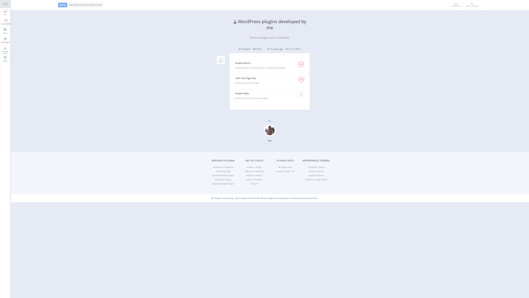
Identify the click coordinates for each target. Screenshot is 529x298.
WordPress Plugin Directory (5, 4)
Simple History (243, 63)
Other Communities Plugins (273, 67)
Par (270, 140)
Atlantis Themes (316, 171)
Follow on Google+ (254, 179)
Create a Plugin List (285, 171)
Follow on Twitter (254, 175)
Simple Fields (242, 93)
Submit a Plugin (254, 167)
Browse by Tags (223, 171)
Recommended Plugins (223, 175)
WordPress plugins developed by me (271, 24)
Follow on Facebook (254, 171)
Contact (254, 183)
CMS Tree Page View (245, 78)
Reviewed (5, 42)
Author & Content (244, 83)
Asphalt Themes (316, 175)
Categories (6, 24)
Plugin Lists (5, 52)
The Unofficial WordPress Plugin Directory (81, 5)
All (5, 15)
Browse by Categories (223, 167)
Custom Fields (261, 98)
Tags (5, 33)
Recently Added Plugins (223, 183)
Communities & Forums (246, 67)
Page (256, 83)
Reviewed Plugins (223, 179)
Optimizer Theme (316, 167)
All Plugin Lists (285, 167)
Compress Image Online (316, 179)
